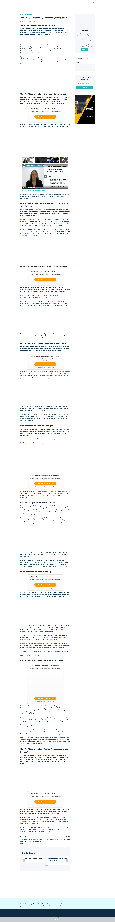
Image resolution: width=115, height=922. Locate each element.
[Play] (53, 160)
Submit (85, 87)
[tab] (45, 865)
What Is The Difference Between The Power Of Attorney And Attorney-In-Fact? (31, 840)
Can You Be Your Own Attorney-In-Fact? (58, 838)
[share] (66, 165)
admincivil (24, 21)
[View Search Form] (94, 2)
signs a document (55, 301)
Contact (55, 912)
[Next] (67, 860)
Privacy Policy (64, 912)
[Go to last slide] (24, 860)
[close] (58, 917)
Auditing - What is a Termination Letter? (36, 165)
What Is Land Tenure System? (33, 858)
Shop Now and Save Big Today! (45, 116)
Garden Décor (70, 6)
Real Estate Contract (26, 14)
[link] (24, 165)
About (48, 912)
